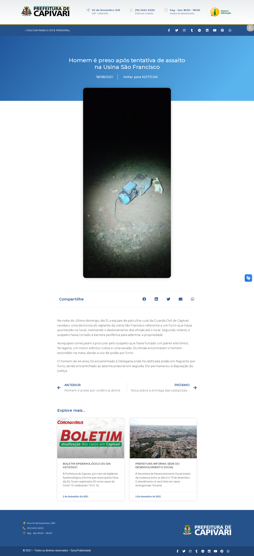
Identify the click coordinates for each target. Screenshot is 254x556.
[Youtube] (215, 30)
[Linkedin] (207, 30)
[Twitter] (177, 30)
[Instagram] (184, 30)
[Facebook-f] (169, 30)
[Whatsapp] (230, 30)
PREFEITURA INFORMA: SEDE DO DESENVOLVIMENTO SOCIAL (157, 465)
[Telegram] (199, 30)
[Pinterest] (222, 30)
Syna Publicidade (81, 550)
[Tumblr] (192, 30)
